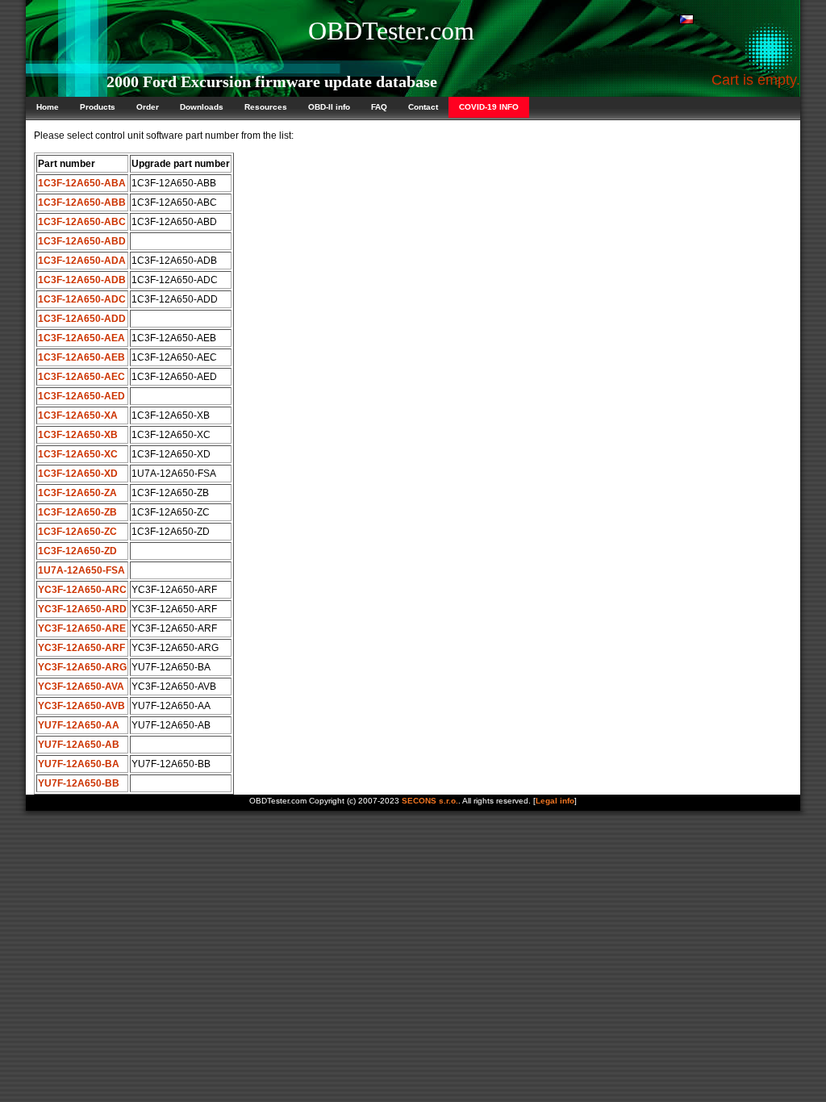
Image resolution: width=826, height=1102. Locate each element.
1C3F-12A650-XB (78, 434)
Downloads (201, 106)
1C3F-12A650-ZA (77, 493)
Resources (265, 106)
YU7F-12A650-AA (78, 725)
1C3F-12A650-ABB (82, 202)
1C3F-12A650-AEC (81, 376)
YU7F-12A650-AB (78, 744)
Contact (423, 106)
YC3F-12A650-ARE (82, 628)
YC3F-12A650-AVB (81, 706)
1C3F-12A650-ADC (82, 299)
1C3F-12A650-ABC (82, 221)
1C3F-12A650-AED (81, 396)
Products (97, 106)
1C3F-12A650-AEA (81, 338)
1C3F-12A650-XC (78, 454)
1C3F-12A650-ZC (77, 531)
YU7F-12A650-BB (78, 783)
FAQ (379, 106)
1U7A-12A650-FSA (81, 570)
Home (47, 106)
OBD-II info (329, 106)
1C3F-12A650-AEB (81, 357)
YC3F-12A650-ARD (82, 609)
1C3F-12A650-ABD (82, 241)
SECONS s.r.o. (430, 800)
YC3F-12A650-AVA (81, 686)
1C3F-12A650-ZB (77, 512)
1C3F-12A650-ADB (82, 280)
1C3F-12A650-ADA (82, 260)
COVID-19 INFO (489, 106)
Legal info (555, 800)
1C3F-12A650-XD (78, 473)
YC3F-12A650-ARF (81, 647)
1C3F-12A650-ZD (77, 551)
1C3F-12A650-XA (78, 415)
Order (147, 106)
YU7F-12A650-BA (78, 764)
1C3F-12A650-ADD (82, 318)
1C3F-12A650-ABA (82, 183)
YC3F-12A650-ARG (82, 667)
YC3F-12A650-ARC (82, 589)
